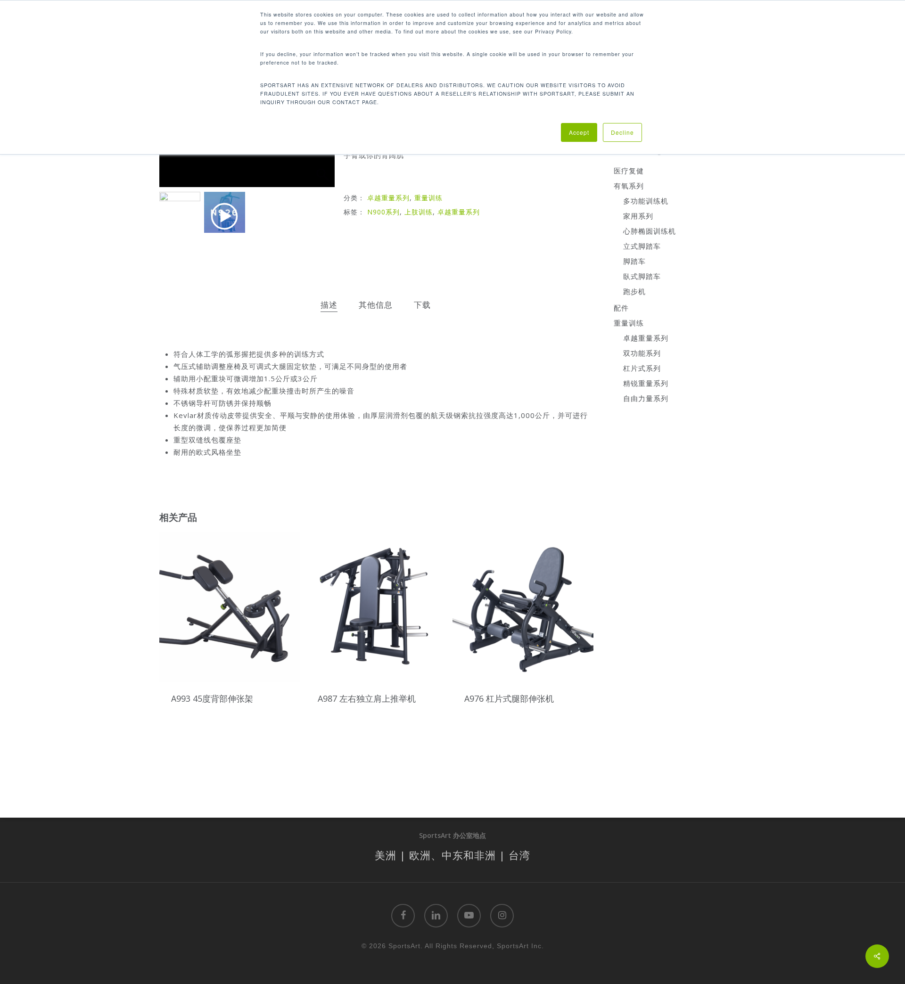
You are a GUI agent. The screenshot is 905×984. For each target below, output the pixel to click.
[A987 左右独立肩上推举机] (376, 607)
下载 (422, 304)
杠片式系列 (642, 368)
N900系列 (383, 211)
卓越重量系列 (388, 197)
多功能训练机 (645, 200)
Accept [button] (579, 132)
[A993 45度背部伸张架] (229, 607)
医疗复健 (629, 170)
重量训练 (428, 197)
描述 (329, 304)
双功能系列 (642, 353)
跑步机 (634, 291)
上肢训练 (418, 211)
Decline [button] (622, 132)
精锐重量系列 (645, 383)
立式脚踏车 (642, 246)
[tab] (329, 305)
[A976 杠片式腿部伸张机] (522, 607)
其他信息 (376, 304)
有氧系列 (629, 185)
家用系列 (638, 216)
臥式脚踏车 (642, 276)
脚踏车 (634, 261)
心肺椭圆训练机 (649, 231)
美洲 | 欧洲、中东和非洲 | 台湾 (452, 855)
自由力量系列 (645, 398)
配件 (621, 307)
